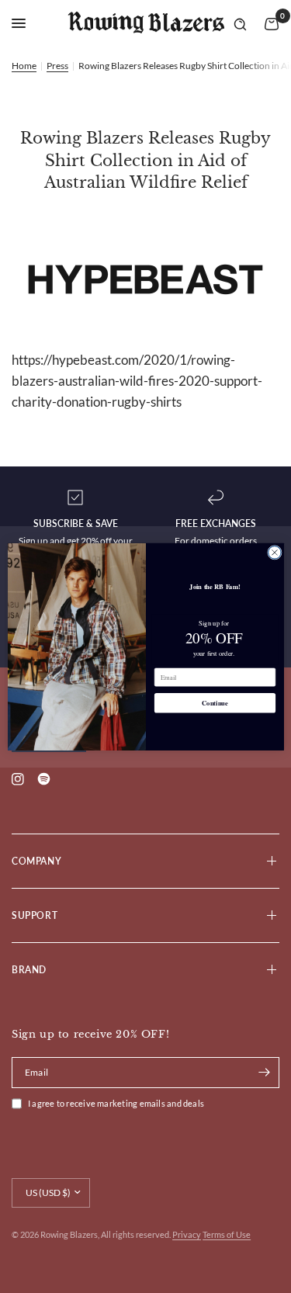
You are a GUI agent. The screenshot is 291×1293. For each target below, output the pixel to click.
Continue (215, 702)
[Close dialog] (274, 552)
